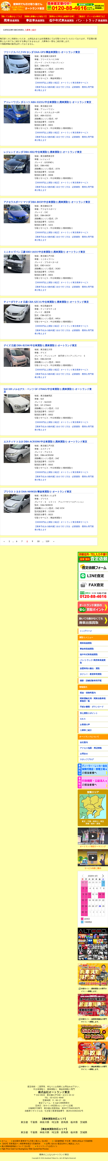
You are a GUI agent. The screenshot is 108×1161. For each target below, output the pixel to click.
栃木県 (74, 1122)
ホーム (4, 1141)
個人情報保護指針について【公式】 (16, 1146)
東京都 (24, 1122)
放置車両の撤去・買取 (90, 668)
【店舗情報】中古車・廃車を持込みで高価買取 (73, 1141)
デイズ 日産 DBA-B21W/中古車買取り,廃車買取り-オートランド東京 (40, 345)
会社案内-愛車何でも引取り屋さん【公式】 (30, 1141)
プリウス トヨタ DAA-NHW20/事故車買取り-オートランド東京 (38, 492)
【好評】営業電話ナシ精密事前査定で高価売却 (21, 1144)
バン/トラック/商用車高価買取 (92, 661)
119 (47, 541)
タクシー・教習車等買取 (91, 674)
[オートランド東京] (23, 6)
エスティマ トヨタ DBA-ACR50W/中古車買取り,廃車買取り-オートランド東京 (45, 442)
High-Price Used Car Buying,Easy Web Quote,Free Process (25, 1149)
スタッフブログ (87, 759)
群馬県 (64, 1122)
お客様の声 (85, 725)
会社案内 (84, 742)
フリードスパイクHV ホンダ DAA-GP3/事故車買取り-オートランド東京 (42, 52)
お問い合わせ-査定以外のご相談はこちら (63, 1144)
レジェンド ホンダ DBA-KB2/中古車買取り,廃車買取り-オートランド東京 (43, 152)
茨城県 (83, 1122)
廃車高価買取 (86, 643)
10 (38, 541)
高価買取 (12, 19)
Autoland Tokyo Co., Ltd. (53, 1158)
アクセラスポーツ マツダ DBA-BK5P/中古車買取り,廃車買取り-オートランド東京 (47, 202)
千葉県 (33, 1122)
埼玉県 (55, 1122)
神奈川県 (44, 1122)
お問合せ (84, 754)
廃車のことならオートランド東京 (54, 1155)
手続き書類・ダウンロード (92, 707)
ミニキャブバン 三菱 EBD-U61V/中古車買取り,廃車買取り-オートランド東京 (44, 252)
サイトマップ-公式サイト (47, 1146)
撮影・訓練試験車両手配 (91, 681)
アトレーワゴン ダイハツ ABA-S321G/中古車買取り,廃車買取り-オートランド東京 (47, 102)
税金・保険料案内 (88, 693)
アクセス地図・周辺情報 (91, 748)
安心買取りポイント (89, 713)
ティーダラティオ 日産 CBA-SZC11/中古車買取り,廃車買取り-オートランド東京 (46, 302)
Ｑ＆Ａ (83, 719)
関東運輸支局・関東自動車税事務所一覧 (93, 699)
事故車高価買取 (87, 649)
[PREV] (83, 876)
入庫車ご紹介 (86, 730)
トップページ (86, 631)
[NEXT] (102, 876)
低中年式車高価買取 (89, 655)
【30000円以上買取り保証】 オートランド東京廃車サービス (61, 83)
